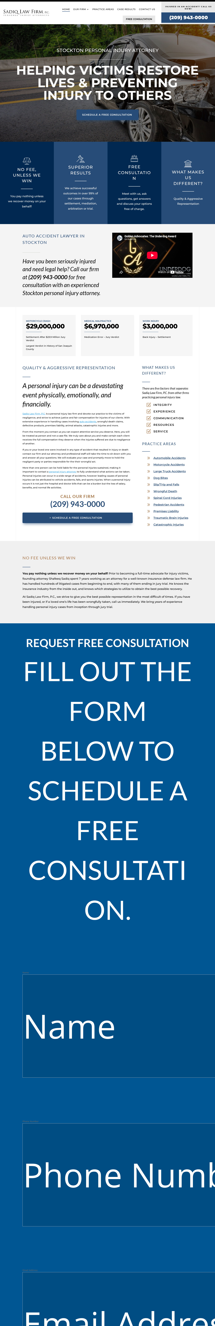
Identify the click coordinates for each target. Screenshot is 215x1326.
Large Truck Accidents (169, 471)
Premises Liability (166, 511)
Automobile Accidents (169, 458)
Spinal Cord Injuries (167, 498)
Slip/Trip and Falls (166, 484)
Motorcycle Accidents (169, 464)
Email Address (30, 1270)
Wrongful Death (165, 491)
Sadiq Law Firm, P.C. (34, 413)
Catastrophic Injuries (168, 524)
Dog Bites (160, 478)
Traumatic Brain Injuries (170, 518)
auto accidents (87, 421)
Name (26, 972)
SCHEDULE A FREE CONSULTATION (107, 114)
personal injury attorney (62, 471)
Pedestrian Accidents (168, 504)
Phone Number (31, 1121)
